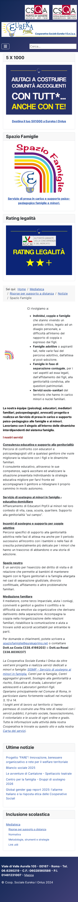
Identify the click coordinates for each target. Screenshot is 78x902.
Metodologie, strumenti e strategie (29, 839)
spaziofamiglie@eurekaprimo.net (25, 643)
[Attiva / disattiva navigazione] (5, 46)
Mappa (29, 875)
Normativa (15, 834)
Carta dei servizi (14, 731)
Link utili (13, 844)
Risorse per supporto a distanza (27, 829)
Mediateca (13, 824)
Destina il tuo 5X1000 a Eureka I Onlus (39, 121)
